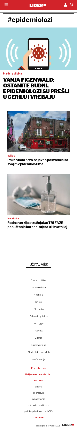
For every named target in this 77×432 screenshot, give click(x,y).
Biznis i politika (38, 280)
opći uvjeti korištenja (38, 405)
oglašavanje (38, 399)
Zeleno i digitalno (38, 316)
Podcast (38, 330)
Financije (38, 294)
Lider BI (39, 337)
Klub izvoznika (38, 345)
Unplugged (38, 323)
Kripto (38, 301)
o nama (39, 386)
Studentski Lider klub (38, 352)
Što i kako (39, 309)
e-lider (38, 380)
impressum (39, 392)
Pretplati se (38, 368)
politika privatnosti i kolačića (38, 411)
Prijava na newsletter (38, 374)
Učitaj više (39, 265)
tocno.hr (38, 417)
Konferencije (38, 359)
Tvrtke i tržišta (38, 287)
